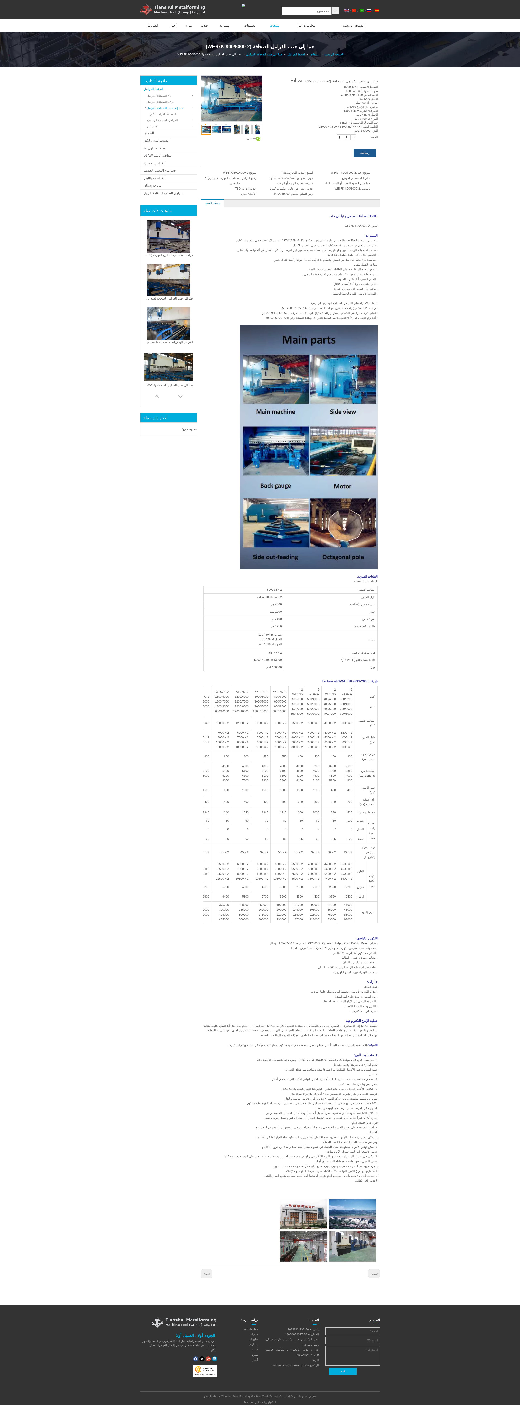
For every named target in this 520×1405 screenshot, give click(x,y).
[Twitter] (202, 1358)
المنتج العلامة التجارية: (300, 172)
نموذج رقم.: (363, 172)
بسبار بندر (152, 126)
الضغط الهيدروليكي (156, 140)
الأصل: (252, 193)
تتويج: (310, 178)
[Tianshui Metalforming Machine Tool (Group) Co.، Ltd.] (184, 1322)
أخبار (255, 1359)
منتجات (253, 1334)
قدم (343, 1371)
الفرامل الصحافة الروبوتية (162, 120)
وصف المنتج (212, 203)
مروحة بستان (153, 185)
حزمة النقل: (306, 188)
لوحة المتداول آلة (155, 148)
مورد (255, 1354)
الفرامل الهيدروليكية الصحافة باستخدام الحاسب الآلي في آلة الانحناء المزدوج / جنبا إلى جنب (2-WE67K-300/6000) (168, 342)
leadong (249, 1402)
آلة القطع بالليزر (154, 178)
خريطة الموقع (212, 1396)
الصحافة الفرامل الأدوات (161, 114)
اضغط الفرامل (153, 89)
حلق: (367, 178)
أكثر (211, 1350)
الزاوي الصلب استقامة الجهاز (163, 193)
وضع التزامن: (248, 178)
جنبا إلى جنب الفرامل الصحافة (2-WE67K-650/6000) (168, 385)
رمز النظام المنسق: (301, 193)
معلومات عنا (250, 1329)
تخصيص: (365, 188)
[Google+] (208, 1358)
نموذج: (252, 172)
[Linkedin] (214, 1358)
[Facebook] (195, 1358)
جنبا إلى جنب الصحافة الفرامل (165, 108)
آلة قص (149, 133)
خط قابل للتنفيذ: (360, 183)
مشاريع (253, 1344)
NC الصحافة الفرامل (159, 95)
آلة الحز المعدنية (154, 163)
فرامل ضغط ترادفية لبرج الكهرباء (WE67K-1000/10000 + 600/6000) (168, 255)
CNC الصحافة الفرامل (160, 101)
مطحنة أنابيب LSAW (157, 155)
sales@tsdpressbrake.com (289, 1365)
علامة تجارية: (248, 188)
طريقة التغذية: (304, 183)
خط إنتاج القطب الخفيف (160, 170)
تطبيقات (253, 1339)
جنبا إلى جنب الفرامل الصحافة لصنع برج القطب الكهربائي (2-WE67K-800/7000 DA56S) (168, 298)
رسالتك (365, 152)
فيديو (255, 1349)
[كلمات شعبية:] (335, 10)
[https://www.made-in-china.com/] (205, 1371)
